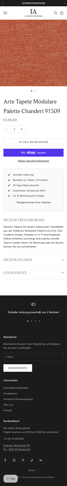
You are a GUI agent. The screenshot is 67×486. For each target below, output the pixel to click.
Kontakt (7, 410)
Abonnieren (17, 368)
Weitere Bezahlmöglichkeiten (33, 160)
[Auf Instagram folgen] (14, 460)
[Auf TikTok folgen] (32, 460)
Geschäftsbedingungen (16, 387)
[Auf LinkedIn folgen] (41, 460)
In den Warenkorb (33, 142)
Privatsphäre (10, 393)
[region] (33, 308)
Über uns (8, 404)
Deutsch (31, 470)
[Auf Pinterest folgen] (23, 460)
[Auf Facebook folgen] (5, 460)
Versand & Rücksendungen (18, 399)
